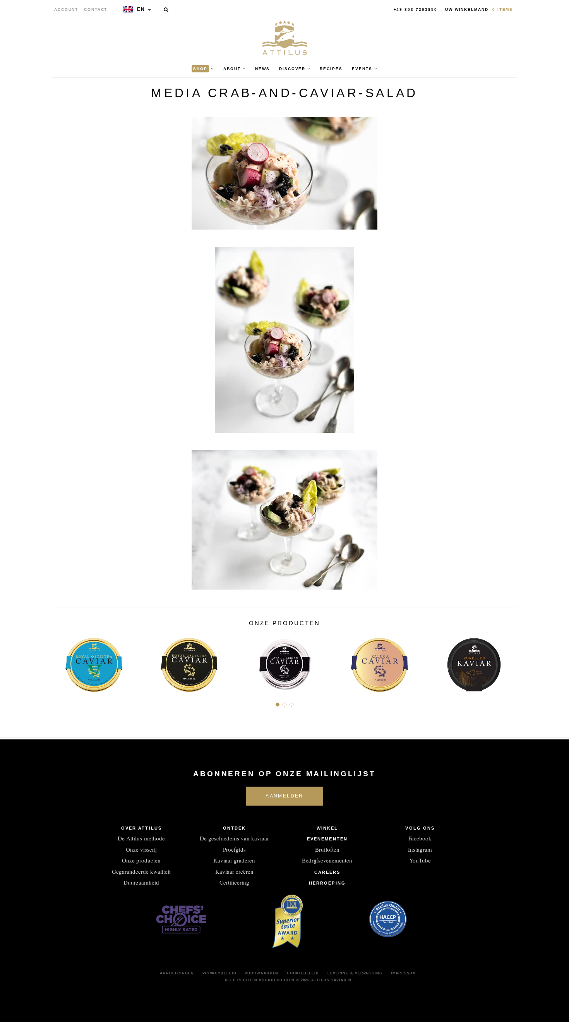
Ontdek (234, 828)
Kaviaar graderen (234, 860)
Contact (96, 9)
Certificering (234, 882)
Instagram (420, 849)
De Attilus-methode (141, 838)
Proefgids (234, 849)
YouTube (420, 860)
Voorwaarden (261, 973)
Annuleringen (177, 973)
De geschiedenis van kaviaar (234, 838)
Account (66, 9)
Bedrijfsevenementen (327, 860)
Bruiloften (327, 849)
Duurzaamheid (141, 882)
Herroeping (327, 883)
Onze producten (141, 860)
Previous (61, 661)
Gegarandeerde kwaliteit (141, 871)
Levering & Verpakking (354, 973)
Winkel (327, 828)
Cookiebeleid (303, 973)
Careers (327, 872)
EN (141, 9)
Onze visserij (141, 849)
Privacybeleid (219, 973)
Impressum (403, 973)
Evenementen (327, 839)
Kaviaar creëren (234, 871)
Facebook (420, 838)
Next (508, 661)
